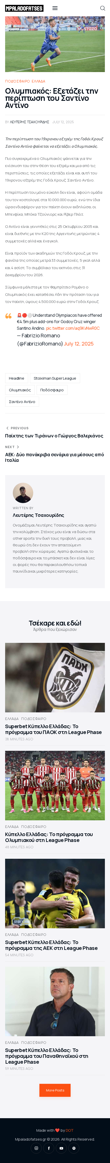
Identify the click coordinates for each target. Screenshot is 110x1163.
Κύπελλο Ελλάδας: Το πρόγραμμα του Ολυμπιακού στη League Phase (49, 837)
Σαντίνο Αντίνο (22, 401)
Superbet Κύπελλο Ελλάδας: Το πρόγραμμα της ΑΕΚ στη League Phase (51, 945)
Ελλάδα (38, 81)
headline (16, 378)
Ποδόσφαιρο (17, 81)
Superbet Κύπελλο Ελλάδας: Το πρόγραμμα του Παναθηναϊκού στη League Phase (46, 1056)
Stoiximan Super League (55, 378)
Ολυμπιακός (20, 390)
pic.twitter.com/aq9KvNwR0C (73, 328)
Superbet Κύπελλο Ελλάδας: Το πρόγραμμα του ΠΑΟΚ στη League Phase (53, 729)
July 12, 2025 (79, 343)
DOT (70, 1130)
